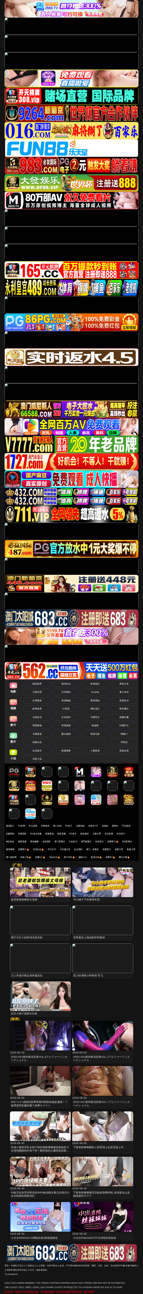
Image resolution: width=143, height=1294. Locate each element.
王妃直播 (108, 833)
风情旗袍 (37, 725)
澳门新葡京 (59, 841)
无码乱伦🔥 (38, 849)
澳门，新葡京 (92, 849)
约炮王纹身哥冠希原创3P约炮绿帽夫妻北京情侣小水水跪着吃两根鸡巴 (40, 1194)
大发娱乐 (73, 841)
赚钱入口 (83, 857)
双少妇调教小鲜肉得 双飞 (88, 975)
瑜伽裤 (95, 725)
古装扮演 (37, 717)
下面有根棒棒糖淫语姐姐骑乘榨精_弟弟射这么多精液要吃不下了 (101, 1194)
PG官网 (21, 825)
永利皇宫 (99, 841)
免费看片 (107, 849)
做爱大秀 (119, 849)
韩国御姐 (66, 700)
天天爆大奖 (65, 849)
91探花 (66, 708)
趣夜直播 (22, 841)
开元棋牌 (33, 825)
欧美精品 (95, 683)
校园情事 (66, 750)
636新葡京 (127, 841)
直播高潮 (49, 833)
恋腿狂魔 (124, 717)
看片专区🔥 (69, 857)
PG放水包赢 (36, 833)
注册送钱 (80, 825)
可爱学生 (95, 717)
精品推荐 (37, 683)
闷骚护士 (124, 725)
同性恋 (124, 742)
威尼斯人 (10, 825)
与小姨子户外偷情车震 (86, 899)
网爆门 (124, 733)
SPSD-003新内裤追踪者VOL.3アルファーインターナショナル (39, 1058)
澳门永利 (57, 825)
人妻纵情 (95, 750)
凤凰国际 (22, 833)
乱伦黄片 (121, 833)
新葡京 (115, 825)
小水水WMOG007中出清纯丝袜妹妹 (94, 1237)
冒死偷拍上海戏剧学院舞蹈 (89, 937)
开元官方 (52, 849)
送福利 (105, 825)
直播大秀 (131, 849)
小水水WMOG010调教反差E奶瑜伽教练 (34, 1237)
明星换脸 (66, 725)
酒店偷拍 (84, 833)
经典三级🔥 (25, 857)
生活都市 (37, 750)
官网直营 (45, 825)
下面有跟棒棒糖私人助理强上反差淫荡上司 (98, 1147)
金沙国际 (78, 849)
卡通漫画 (37, 733)
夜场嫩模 (34, 841)
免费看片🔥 (112, 841)
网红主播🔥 (124, 857)
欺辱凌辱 (37, 708)
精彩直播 (61, 833)
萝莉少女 (124, 683)
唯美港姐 (95, 700)
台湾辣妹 (37, 700)
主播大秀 (96, 833)
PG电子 (68, 825)
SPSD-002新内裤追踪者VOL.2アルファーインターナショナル (101, 1058)
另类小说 (37, 758)
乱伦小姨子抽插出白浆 (24, 1013)
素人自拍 (124, 691)
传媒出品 (37, 742)
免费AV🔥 (110, 857)
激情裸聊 (10, 849)
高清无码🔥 (96, 857)
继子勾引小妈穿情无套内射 (27, 937)
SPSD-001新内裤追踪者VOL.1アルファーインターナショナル (101, 1103)
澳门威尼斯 (11, 857)
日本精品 (66, 691)
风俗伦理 (124, 750)
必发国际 (46, 841)
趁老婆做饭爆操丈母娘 (24, 899)
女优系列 (66, 717)
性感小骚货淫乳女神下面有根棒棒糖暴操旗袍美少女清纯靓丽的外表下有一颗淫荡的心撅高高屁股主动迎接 (40, 1150)
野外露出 (124, 708)
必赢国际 (10, 833)
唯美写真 (95, 733)
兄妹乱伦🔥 (54, 857)
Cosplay (95, 691)
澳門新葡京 (86, 841)
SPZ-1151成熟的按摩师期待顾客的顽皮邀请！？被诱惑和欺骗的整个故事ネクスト (39, 1103)
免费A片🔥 (40, 857)
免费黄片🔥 (23, 849)
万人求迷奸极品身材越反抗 (27, 975)
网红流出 (95, 708)
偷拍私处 (10, 841)
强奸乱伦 (66, 683)
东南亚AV (124, 700)
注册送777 (93, 825)
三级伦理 (37, 691)
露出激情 (66, 733)
